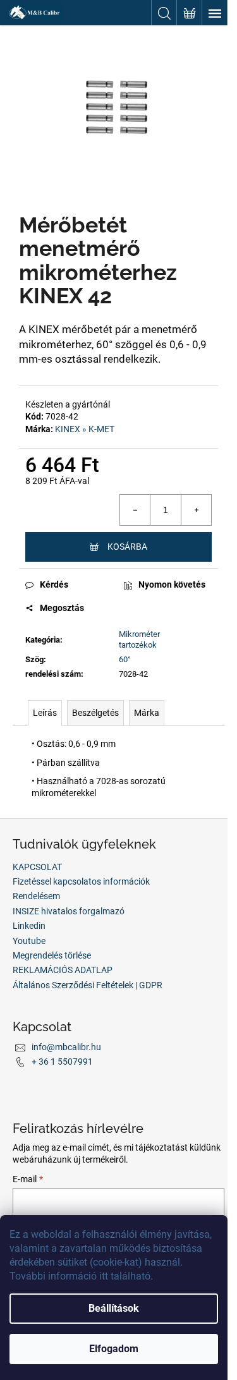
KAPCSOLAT (37, 867)
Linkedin (29, 926)
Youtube (29, 941)
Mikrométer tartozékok (139, 639)
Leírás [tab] (45, 713)
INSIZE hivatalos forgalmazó (69, 911)
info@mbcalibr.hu (66, 1047)
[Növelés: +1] (196, 510)
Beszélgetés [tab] (95, 713)
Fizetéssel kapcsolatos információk (81, 881)
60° (125, 659)
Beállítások (113, 1308)
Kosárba (127, 547)
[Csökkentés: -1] (135, 510)
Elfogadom (113, 1349)
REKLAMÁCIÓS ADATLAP (62, 970)
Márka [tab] (146, 713)
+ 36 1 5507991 (62, 1061)
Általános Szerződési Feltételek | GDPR (87, 985)
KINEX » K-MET (84, 429)
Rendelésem (36, 896)
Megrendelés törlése (52, 955)
